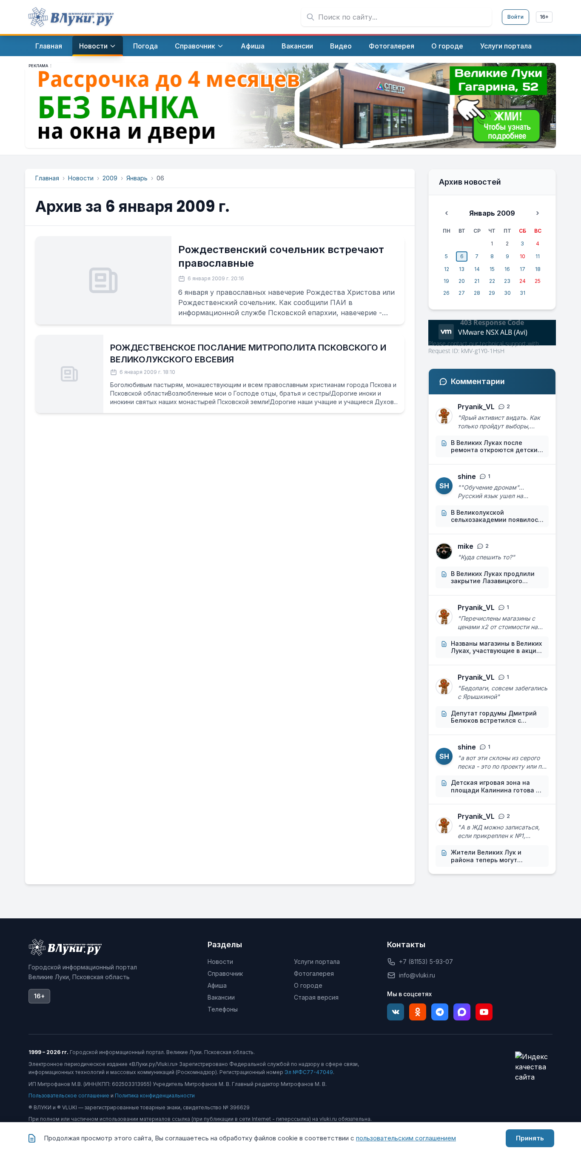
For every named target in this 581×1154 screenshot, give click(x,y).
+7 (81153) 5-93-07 (426, 961)
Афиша (217, 985)
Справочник (225, 973)
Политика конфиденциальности (155, 1095)
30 (507, 293)
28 (477, 293)
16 (507, 269)
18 (538, 269)
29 (492, 293)
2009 (110, 178)
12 (446, 269)
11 (537, 256)
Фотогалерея (314, 973)
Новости (81, 178)
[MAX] (461, 1011)
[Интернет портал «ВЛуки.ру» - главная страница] (71, 17)
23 (507, 281)
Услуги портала (317, 961)
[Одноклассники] (417, 1011)
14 (477, 269)
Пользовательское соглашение (68, 1095)
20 (462, 281)
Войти (515, 17)
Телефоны (223, 1009)
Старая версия (316, 997)
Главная (47, 178)
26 (446, 293)
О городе (308, 985)
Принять (530, 1138)
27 (462, 293)
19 (446, 281)
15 (492, 269)
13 (461, 269)
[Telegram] (439, 1011)
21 (476, 281)
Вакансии (221, 997)
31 (522, 293)
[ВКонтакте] (395, 1011)
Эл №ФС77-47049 (309, 1072)
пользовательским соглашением (406, 1138)
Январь (137, 178)
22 (492, 281)
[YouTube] (484, 1011)
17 (522, 269)
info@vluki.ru (417, 975)
